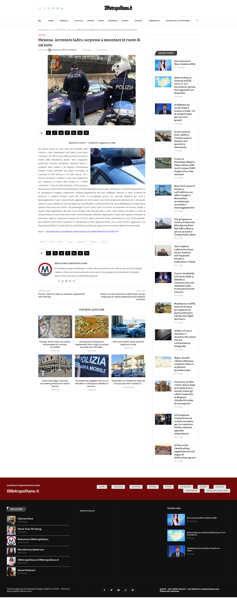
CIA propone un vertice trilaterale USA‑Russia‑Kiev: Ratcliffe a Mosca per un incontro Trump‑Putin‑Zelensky (185, 227)
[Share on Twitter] (61, 133)
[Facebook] (40, 8)
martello (82, 242)
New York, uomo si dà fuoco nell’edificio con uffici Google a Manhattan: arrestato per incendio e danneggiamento (184, 197)
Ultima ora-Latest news (178, 21)
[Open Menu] (39, 21)
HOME (50, 21)
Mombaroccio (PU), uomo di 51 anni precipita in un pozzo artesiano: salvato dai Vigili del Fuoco (184, 311)
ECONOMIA (113, 21)
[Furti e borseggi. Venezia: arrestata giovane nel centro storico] (55, 366)
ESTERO (90, 21)
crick (42, 242)
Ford (51, 242)
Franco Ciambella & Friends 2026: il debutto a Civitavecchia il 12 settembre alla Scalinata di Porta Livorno (184, 282)
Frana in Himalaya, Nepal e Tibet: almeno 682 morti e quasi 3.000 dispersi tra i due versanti (184, 167)
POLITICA (79, 21)
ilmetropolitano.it (45, 30)
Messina (93, 242)
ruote (104, 242)
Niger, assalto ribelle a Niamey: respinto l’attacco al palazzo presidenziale (184, 364)
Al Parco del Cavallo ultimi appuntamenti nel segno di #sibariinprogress (185, 451)
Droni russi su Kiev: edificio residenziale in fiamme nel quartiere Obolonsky (183, 140)
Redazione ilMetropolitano (71, 263)
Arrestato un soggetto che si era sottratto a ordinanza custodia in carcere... (92, 383)
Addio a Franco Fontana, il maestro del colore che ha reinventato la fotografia (185, 338)
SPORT (101, 21)
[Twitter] (44, 8)
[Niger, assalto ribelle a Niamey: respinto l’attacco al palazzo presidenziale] (163, 361)
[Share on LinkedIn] (73, 133)
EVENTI (125, 21)
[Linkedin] (62, 8)
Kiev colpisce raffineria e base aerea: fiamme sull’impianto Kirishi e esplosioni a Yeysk (184, 254)
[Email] (53, 8)
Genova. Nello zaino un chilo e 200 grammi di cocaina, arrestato (55, 344)
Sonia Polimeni (26, 570)
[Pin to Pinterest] (67, 133)
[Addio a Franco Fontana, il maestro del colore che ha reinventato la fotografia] (163, 334)
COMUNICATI (154, 21)
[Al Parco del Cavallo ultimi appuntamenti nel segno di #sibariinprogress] (163, 449)
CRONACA (64, 21)
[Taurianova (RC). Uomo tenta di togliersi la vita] (128, 326)
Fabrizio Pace (25, 518)
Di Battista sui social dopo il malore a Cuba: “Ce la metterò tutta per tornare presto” (184, 113)
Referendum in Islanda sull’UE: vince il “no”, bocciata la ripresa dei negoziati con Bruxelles (184, 85)
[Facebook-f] (104, 590)
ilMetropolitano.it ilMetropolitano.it (38, 560)
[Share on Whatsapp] (80, 133)
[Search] (197, 21)
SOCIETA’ (138, 21)
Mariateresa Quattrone (31, 549)
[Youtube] (49, 8)
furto (60, 242)
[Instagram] (57, 8)
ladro (70, 242)
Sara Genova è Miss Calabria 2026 (184, 62)
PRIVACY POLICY (87, 511)
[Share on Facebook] (54, 133)
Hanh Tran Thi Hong (29, 529)
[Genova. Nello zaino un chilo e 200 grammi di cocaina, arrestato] (55, 326)
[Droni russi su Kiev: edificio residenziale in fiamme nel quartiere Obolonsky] (163, 135)
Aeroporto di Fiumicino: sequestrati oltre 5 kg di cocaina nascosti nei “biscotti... (91, 344)
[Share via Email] (86, 133)
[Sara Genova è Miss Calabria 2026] (163, 65)
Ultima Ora (174, 508)
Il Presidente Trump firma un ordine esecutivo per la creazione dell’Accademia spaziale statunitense (183, 424)
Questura (71, 30)
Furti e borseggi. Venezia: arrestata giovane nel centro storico (55, 383)
